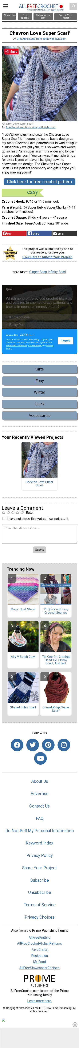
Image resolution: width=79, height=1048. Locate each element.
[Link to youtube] (40, 758)
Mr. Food (39, 962)
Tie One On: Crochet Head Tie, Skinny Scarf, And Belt (56, 660)
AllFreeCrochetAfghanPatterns (39, 944)
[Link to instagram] (64, 745)
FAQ (39, 818)
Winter (39, 392)
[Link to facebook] (17, 745)
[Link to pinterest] (48, 745)
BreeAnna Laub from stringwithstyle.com (41, 38)
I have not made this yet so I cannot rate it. (38, 519)
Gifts (39, 369)
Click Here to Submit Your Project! (47, 257)
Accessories (39, 415)
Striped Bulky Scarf (23, 707)
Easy (39, 380)
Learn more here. (39, 1001)
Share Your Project (39, 867)
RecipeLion (39, 956)
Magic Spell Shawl (23, 609)
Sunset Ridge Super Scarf (56, 709)
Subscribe (39, 880)
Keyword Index (39, 843)
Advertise (39, 793)
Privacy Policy (39, 855)
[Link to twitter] (32, 745)
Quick (39, 404)
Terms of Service (40, 904)
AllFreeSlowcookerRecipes (39, 968)
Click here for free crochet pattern (39, 181)
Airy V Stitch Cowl (23, 657)
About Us (39, 781)
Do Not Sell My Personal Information (39, 830)
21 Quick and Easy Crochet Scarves (55, 611)
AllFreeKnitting (39, 937)
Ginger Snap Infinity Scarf (47, 272)
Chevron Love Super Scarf (39, 484)
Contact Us (39, 806)
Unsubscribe (39, 892)
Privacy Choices (40, 917)
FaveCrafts (39, 950)
